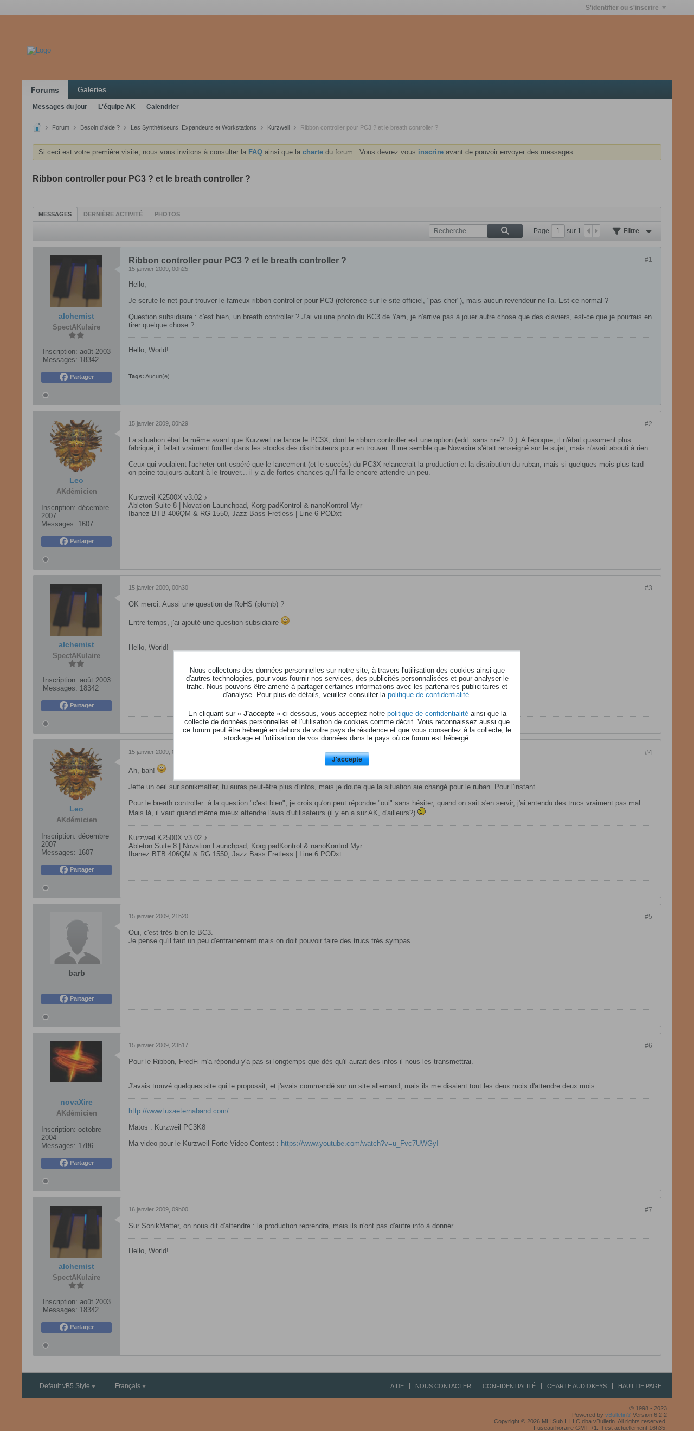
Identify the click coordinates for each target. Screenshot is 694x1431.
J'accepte (347, 759)
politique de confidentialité (428, 694)
